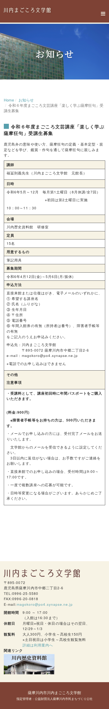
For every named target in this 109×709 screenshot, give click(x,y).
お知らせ (26, 100)
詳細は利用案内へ (38, 645)
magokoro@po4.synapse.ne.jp (45, 604)
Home (9, 100)
